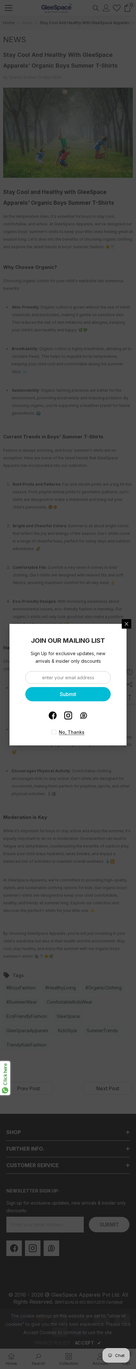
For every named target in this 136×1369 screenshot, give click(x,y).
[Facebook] (52, 715)
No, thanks (71, 731)
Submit (68, 694)
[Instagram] (68, 715)
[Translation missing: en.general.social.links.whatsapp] (83, 715)
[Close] (126, 623)
